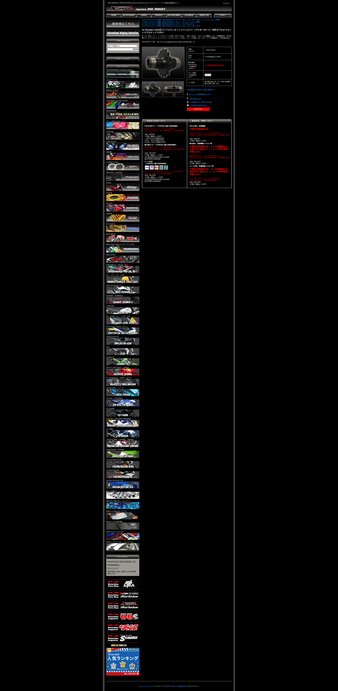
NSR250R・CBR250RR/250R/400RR (118, 419)
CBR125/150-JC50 (112, 337)
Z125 (108, 347)
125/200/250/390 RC (112, 470)
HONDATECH (111, 111)
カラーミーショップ (146, 686)
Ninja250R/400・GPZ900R (115, 450)
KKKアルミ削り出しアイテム (116, 511)
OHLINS (109, 214)
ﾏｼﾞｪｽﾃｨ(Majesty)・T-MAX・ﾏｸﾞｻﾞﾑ (118, 378)
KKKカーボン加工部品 (114, 522)
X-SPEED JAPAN (112, 162)
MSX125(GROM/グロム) (114, 285)
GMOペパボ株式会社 (177, 686)
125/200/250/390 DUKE (114, 460)
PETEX (108, 183)
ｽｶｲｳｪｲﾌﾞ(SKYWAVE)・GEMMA (117, 368)
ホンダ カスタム (188, 24)
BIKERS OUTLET (112, 90)
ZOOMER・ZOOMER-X (114, 296)
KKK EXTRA (111, 255)
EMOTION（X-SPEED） (114, 172)
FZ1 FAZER (110, 409)
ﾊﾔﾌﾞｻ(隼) (109, 429)
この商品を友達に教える (198, 105)
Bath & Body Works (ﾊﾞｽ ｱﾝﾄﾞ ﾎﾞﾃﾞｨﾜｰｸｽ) (120, 244)
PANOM (109, 193)
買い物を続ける (195, 99)
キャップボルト (111, 491)
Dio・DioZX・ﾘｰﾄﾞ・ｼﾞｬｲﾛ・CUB (118, 316)
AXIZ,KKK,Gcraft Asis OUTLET (117, 101)
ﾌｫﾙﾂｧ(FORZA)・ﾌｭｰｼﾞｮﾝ (115, 388)
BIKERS (109, 152)
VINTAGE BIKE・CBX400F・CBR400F (120, 439)
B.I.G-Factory (110, 224)
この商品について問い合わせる (201, 102)
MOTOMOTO (111, 234)
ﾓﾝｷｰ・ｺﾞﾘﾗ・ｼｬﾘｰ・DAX (115, 275)
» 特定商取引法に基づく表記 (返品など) (201, 89)
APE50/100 (110, 306)
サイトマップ (113, 568)
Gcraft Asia (109, 131)
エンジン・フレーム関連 (211, 19)
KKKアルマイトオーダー (115, 532)
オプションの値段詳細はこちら (200, 94)
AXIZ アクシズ (111, 80)
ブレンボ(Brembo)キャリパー (116, 121)
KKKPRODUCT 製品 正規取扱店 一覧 (122, 561)
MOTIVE (109, 203)
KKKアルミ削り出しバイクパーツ (118, 501)
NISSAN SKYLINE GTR (114, 480)
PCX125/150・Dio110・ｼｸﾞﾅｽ (116, 327)
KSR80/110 (110, 357)
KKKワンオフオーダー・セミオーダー (120, 542)
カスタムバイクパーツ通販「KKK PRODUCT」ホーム (161, 19)
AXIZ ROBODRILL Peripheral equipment (119, 70)
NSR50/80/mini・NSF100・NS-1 (117, 265)
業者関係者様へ (114, 565)
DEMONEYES (111, 142)
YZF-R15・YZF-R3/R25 (114, 398)
